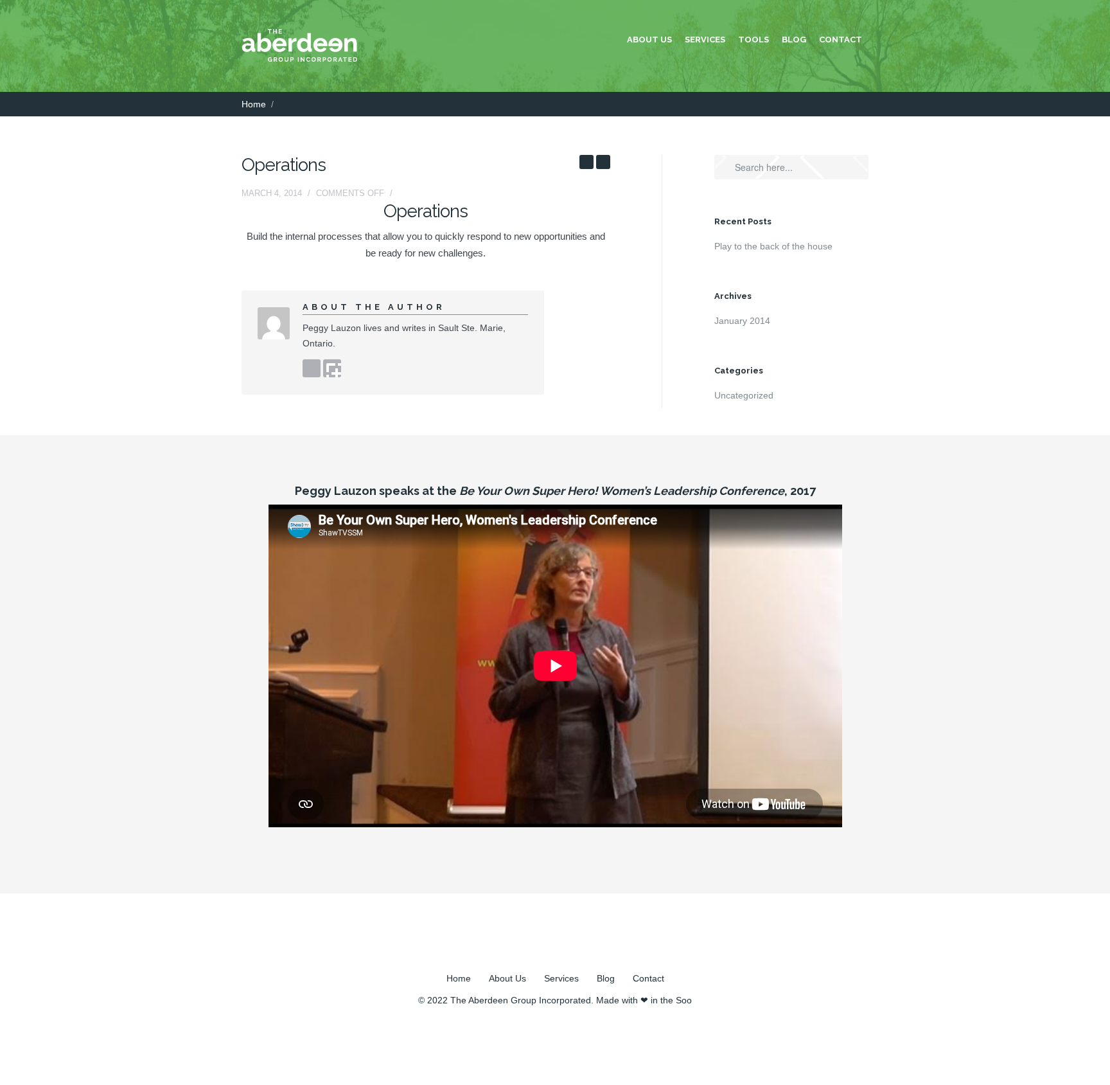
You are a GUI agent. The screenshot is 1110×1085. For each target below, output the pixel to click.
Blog (794, 39)
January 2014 (742, 321)
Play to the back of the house (773, 246)
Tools (753, 39)
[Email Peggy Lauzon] (332, 368)
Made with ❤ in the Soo (644, 1000)
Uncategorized (743, 395)
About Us (649, 39)
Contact (840, 39)
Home (254, 104)
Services (705, 39)
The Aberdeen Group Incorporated (520, 1000)
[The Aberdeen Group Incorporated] (299, 58)
